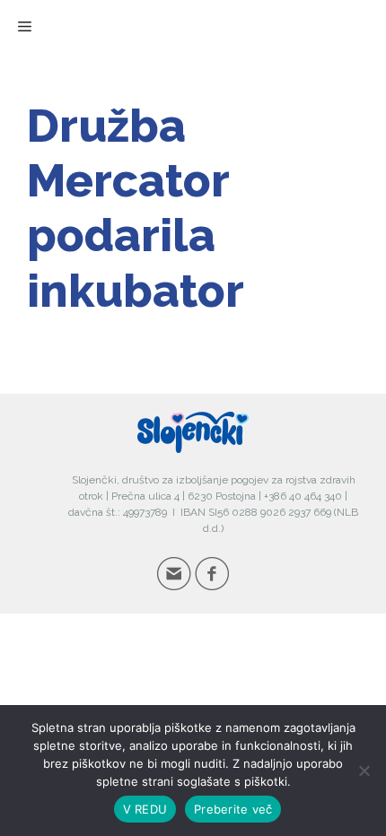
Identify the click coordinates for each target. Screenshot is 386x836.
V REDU (145, 809)
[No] (364, 770)
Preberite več (233, 809)
